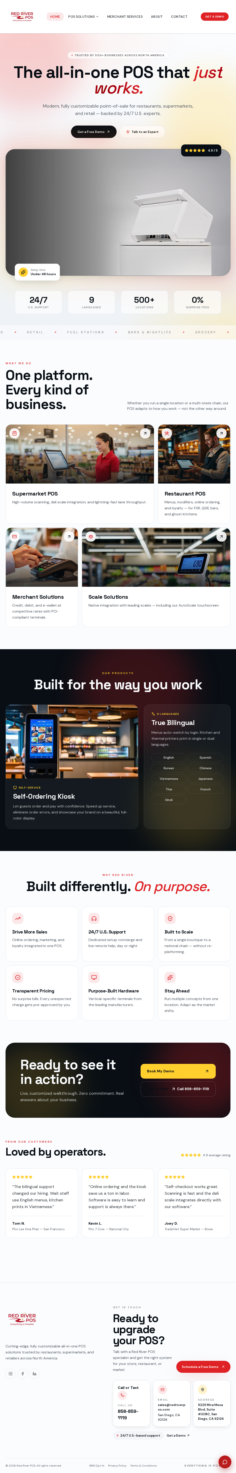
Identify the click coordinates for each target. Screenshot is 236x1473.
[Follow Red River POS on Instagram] (11, 1374)
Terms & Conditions (143, 1465)
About (157, 17)
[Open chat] (224, 1461)
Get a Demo (214, 16)
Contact (179, 17)
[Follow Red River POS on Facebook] (23, 1374)
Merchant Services (125, 17)
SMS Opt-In (96, 1465)
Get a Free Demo (91, 132)
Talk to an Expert (145, 132)
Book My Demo (160, 1071)
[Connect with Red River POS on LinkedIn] (35, 1374)
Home (55, 17)
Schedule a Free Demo (200, 1367)
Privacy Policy (117, 1465)
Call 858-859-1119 (178, 1088)
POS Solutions (81, 17)
